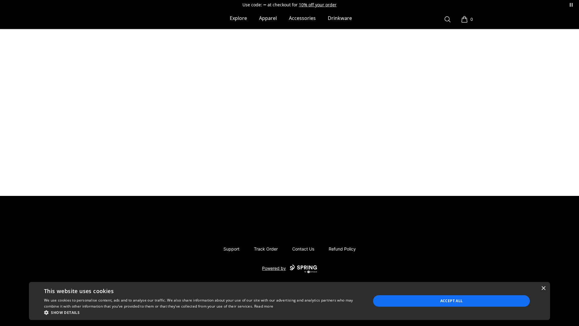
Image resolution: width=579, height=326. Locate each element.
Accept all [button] (451, 300)
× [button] (543, 288)
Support (231, 248)
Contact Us (303, 248)
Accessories (302, 18)
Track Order (266, 248)
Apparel (268, 18)
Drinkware (340, 18)
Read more (264, 306)
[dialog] (289, 301)
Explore (238, 18)
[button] (202, 312)
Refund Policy (342, 248)
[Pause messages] (571, 5)
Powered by (274, 268)
